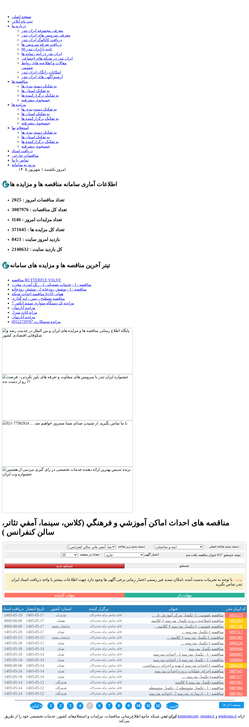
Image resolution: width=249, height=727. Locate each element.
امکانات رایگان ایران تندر (41, 72)
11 (148, 706)
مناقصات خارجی (25, 155)
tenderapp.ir (227, 716)
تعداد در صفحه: (90, 554)
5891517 (236, 632)
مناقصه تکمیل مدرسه (206, 649)
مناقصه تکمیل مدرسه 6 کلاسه (199, 682)
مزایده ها (19, 105)
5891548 (236, 626)
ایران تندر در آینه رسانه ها (41, 54)
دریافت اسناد (22, 151)
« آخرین (173, 706)
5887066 (236, 688)
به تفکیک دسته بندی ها (39, 86)
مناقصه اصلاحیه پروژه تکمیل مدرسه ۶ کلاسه (187, 621)
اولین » (36, 706)
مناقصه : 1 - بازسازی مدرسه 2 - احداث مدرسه (186, 693)
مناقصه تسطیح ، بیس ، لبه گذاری (38, 298)
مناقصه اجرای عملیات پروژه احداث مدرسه (189, 671)
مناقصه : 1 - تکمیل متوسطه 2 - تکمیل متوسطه (186, 688)
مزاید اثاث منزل (24, 312)
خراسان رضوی (61, 626)
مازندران (61, 615)
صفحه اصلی (21, 17)
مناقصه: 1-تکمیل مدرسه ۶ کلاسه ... (195, 637)
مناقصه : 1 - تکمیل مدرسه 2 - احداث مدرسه (188, 654)
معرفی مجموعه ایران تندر (42, 30)
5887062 (236, 693)
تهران (60, 631)
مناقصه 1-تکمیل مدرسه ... (203, 632)
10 (138, 706)
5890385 (236, 637)
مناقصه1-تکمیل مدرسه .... (203, 677)
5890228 (236, 643)
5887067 (236, 682)
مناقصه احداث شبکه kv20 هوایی (37, 294)
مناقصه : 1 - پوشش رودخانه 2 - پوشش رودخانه (49, 289)
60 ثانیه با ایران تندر (36, 49)
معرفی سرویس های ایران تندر (45, 35)
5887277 (236, 677)
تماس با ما (20, 160)
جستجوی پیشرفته (35, 100)
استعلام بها (20, 128)
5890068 (236, 649)
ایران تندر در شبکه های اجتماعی (47, 58)
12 (158, 706)
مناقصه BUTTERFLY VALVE (36, 280)
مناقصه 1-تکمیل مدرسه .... (202, 643)
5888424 (236, 665)
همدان (61, 620)
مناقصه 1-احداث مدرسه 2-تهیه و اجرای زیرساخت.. (183, 665)
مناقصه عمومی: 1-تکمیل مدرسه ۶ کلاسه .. (189, 626)
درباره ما (19, 26)
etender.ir (207, 716)
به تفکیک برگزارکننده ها (40, 95)
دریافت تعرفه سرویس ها (41, 44)
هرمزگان (60, 682)
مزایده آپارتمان (23, 308)
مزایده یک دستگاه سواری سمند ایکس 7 (43, 303)
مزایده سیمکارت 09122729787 (36, 322)
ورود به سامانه (23, 165)
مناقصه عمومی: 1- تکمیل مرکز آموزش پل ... (188, 615)
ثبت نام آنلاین (22, 21)
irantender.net (188, 716)
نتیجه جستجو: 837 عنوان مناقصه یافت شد (213, 555)
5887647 (236, 671)
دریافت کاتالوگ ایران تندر (41, 40)
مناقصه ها (20, 81)
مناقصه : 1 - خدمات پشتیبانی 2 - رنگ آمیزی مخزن (51, 285)
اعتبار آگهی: (152, 554)
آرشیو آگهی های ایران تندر (42, 77)
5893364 (236, 621)
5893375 (236, 615)
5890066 (236, 660)
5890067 (236, 654)
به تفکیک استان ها (35, 91)
